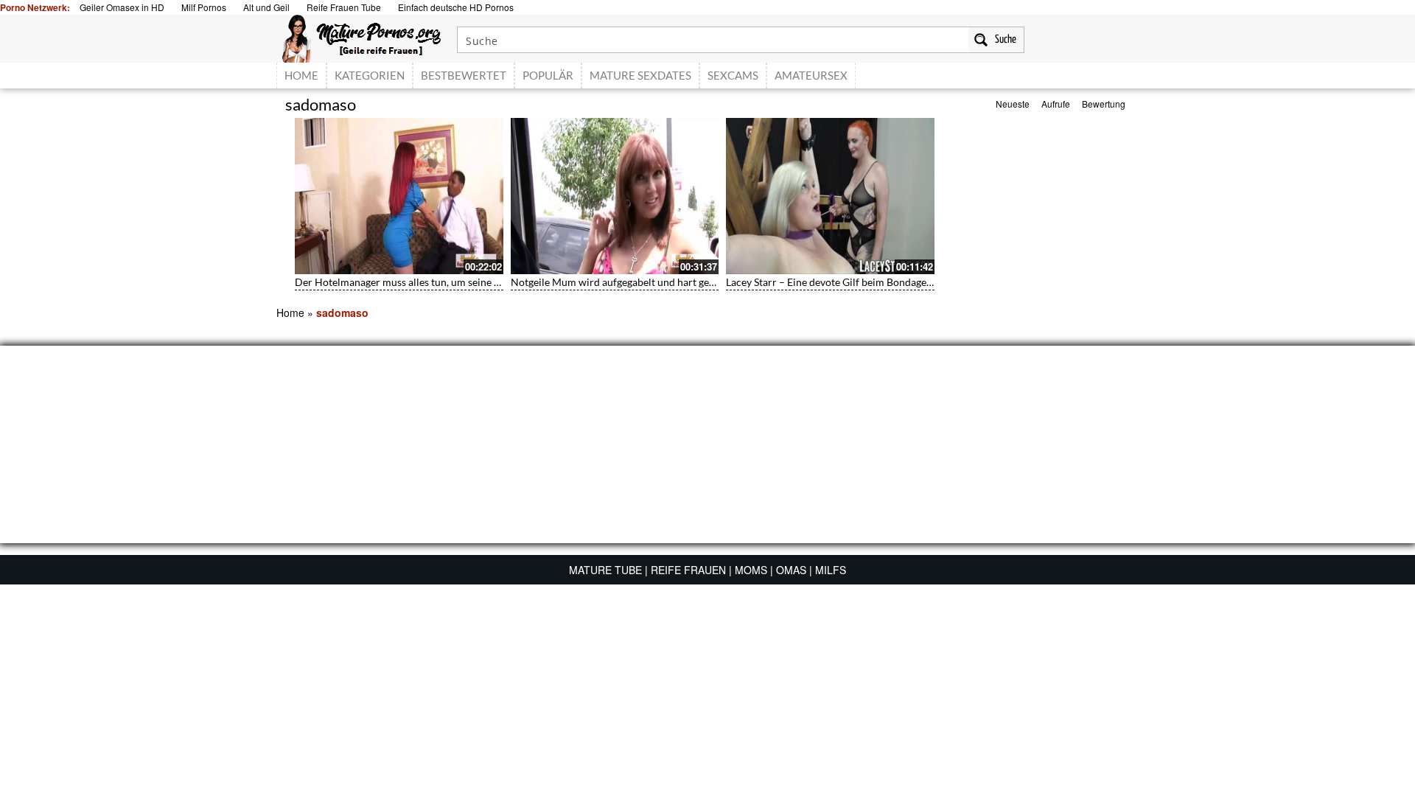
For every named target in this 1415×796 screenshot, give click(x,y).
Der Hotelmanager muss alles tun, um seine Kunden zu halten (434, 282)
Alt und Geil (266, 7)
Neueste (1013, 103)
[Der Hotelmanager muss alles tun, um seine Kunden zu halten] (399, 196)
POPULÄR (548, 75)
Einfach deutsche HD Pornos (456, 7)
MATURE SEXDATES (640, 75)
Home (290, 312)
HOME (301, 75)
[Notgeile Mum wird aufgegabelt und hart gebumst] (615, 196)
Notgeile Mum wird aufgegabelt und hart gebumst (624, 282)
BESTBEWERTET (463, 75)
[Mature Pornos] (361, 36)
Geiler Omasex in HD (122, 7)
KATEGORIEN (370, 75)
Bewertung (1103, 103)
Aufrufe (1055, 103)
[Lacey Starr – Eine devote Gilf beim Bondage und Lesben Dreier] (830, 196)
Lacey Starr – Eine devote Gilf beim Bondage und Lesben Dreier (869, 282)
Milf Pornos (203, 7)
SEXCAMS (733, 75)
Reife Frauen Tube (344, 7)
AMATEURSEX (811, 75)
